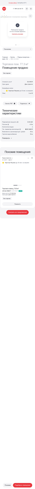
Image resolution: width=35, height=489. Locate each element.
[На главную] (4, 9)
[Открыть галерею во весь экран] (30, 16)
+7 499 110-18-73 (18, 8)
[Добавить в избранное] (32, 158)
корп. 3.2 (5, 59)
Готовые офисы (13, 2)
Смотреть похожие (17, 34)
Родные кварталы (23, 57)
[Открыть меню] (31, 9)
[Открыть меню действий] (28, 158)
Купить (12, 57)
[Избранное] (27, 9)
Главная (5, 57)
